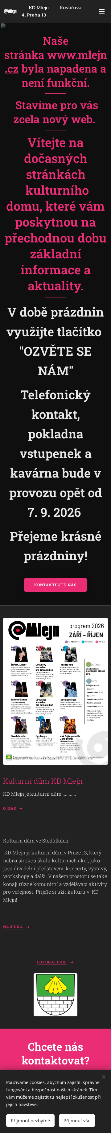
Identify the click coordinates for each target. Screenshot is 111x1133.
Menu (102, 11)
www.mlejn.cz (56, 61)
